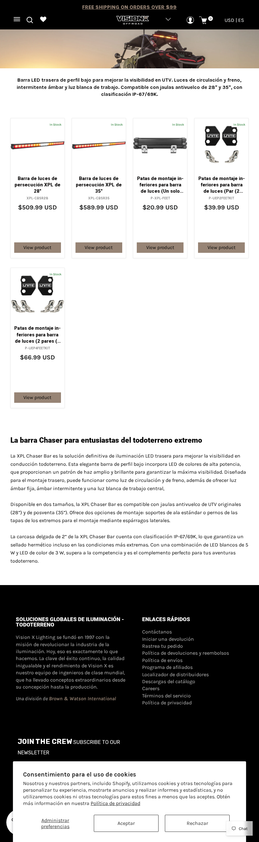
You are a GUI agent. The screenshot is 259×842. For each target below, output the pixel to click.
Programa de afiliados (167, 667)
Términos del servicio (166, 696)
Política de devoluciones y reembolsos (185, 653)
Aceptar (126, 823)
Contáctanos (157, 632)
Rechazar (197, 823)
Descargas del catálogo (168, 681)
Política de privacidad (115, 803)
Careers (151, 688)
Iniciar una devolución (168, 639)
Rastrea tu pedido (162, 646)
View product (37, 247)
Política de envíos (162, 660)
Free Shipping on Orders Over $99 (129, 7)
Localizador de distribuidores (175, 674)
